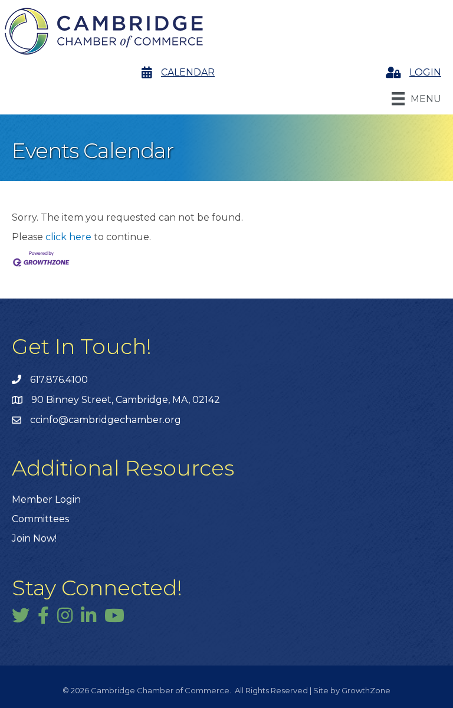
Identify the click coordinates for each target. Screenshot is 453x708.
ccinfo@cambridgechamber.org (105, 419)
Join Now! (34, 538)
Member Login (46, 499)
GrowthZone (366, 690)
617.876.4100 (59, 379)
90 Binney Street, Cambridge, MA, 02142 (125, 399)
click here (68, 236)
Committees (40, 519)
